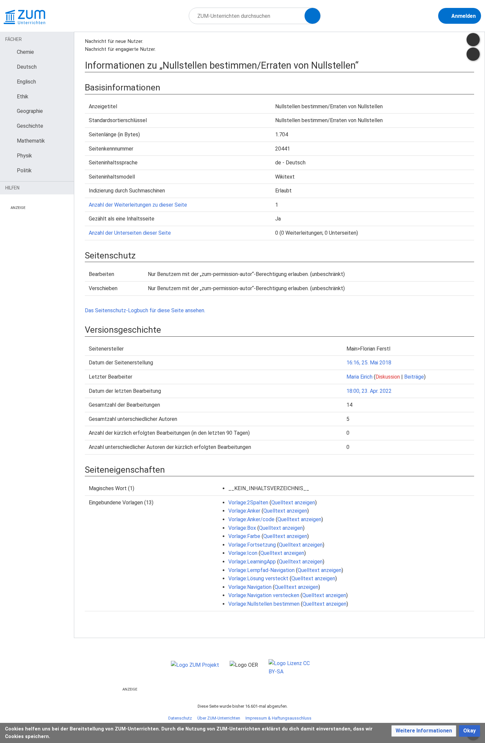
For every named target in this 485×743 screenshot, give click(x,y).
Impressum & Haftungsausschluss (278, 718)
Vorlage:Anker (244, 511)
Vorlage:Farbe (244, 536)
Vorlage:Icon (242, 553)
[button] (423, 731)
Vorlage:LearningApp (252, 561)
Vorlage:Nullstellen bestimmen (264, 604)
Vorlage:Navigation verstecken (263, 595)
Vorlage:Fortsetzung (252, 545)
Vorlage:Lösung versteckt (258, 578)
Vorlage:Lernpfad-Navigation (261, 570)
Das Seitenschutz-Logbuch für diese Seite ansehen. (145, 310)
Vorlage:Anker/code (251, 519)
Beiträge (414, 377)
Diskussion (387, 377)
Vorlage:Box (242, 528)
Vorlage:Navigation (250, 587)
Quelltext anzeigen (293, 502)
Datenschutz (180, 718)
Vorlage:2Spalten (248, 502)
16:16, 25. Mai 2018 (368, 362)
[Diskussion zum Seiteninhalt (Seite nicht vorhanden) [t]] (473, 39)
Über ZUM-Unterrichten (218, 718)
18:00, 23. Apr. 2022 (369, 391)
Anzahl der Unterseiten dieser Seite (130, 233)
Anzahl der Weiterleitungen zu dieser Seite (138, 205)
